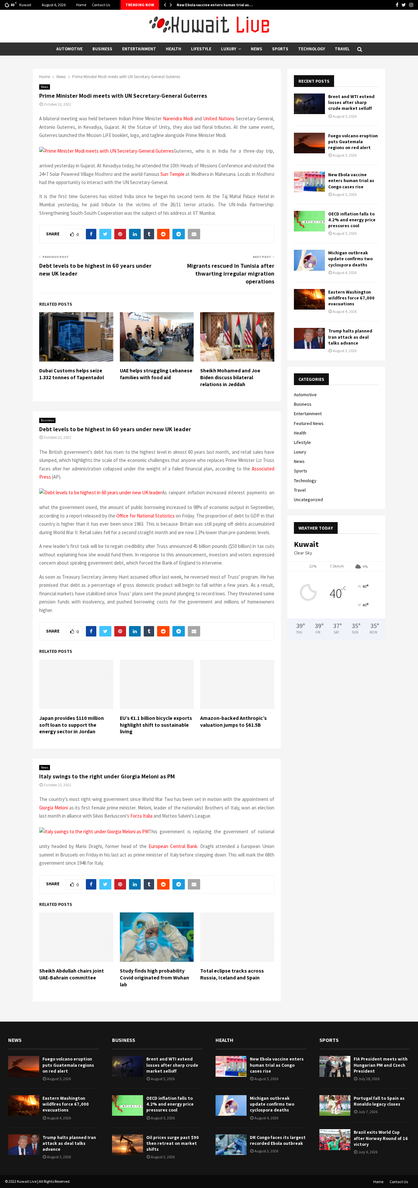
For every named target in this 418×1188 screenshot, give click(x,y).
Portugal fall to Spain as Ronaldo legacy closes (379, 1101)
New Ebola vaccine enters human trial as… (215, 4)
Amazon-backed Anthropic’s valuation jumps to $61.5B (233, 721)
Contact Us (101, 4)
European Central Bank (173, 846)
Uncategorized (308, 499)
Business (102, 49)
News (256, 49)
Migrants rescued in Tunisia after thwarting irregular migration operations (230, 273)
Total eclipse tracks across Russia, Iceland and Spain (232, 974)
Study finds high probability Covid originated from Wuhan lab (154, 977)
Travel (342, 49)
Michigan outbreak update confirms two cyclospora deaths (350, 258)
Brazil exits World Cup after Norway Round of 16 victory (381, 1138)
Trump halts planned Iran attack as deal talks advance (350, 337)
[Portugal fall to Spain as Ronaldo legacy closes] (334, 1105)
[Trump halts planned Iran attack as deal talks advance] (309, 338)
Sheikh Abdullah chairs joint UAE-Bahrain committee (71, 974)
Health (173, 49)
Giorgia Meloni (53, 808)
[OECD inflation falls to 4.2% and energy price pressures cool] (309, 221)
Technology (311, 49)
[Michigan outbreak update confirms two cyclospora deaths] (309, 260)
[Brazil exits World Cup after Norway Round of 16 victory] (334, 1139)
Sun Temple (172, 174)
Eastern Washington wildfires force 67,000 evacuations (351, 298)
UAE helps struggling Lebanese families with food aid (156, 374)
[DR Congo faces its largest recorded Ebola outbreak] (231, 1144)
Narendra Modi (178, 118)
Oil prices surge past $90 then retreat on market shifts (172, 1143)
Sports (280, 49)
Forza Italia (141, 816)
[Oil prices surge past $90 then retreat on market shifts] (127, 1144)
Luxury (228, 49)
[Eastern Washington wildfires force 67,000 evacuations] (309, 299)
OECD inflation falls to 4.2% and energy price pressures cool (352, 220)
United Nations (218, 118)
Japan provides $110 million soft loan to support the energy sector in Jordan (71, 725)
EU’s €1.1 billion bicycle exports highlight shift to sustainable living (156, 725)
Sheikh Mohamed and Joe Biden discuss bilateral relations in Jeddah (230, 377)
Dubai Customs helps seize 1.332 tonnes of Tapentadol (71, 374)
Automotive (69, 49)
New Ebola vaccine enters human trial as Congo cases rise (351, 180)
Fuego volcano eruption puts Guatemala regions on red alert (353, 141)
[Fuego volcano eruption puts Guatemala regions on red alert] (309, 143)
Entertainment (139, 49)
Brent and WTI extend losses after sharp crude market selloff (351, 102)
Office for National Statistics (145, 516)
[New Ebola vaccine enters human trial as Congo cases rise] (309, 182)
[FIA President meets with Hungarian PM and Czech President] (334, 1066)
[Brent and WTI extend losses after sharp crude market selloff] (309, 103)
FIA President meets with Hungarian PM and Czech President (381, 1065)
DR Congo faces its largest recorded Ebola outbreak (278, 1140)
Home (81, 4)
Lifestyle (201, 49)
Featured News (309, 423)
